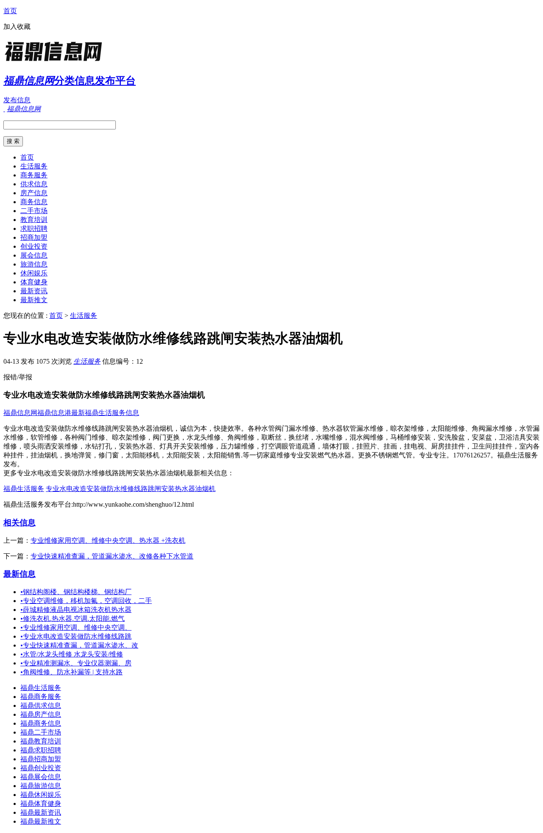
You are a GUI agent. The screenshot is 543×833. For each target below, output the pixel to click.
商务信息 (34, 201)
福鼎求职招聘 (40, 750)
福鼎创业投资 (40, 767)
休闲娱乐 (34, 273)
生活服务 (34, 166)
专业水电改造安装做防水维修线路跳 (76, 636)
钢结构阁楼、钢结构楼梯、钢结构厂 (76, 591)
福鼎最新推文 (40, 821)
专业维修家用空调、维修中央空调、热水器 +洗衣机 (108, 540)
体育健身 (34, 282)
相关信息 (19, 522)
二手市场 (34, 210)
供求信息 (34, 184)
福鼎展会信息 (40, 776)
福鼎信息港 (54, 412)
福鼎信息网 (20, 412)
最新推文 (34, 299)
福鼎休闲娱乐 (40, 794)
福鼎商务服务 (40, 696)
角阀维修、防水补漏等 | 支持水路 (71, 672)
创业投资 (34, 246)
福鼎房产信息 (40, 714)
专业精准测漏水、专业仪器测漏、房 (76, 663)
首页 (10, 10)
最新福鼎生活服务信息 (105, 412)
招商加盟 (34, 237)
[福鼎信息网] (56, 61)
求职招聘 (34, 228)
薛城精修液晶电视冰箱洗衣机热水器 (76, 609)
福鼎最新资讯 (40, 812)
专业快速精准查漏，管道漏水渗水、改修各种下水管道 (112, 556)
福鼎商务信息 (40, 723)
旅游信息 (34, 264)
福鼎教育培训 (40, 741)
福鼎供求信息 (40, 705)
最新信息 (19, 573)
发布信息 (17, 100)
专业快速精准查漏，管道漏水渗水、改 (79, 645)
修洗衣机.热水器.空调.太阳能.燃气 (72, 618)
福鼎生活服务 (23, 488)
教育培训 (34, 219)
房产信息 (34, 192)
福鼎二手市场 (40, 732)
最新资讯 (34, 290)
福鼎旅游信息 (40, 785)
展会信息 (34, 255)
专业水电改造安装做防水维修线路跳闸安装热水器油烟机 (131, 488)
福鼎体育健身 (40, 803)
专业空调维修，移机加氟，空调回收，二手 (86, 600)
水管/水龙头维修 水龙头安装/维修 (71, 654)
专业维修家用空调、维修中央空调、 (76, 627)
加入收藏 (17, 26)
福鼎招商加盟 (40, 759)
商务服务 (34, 175)
